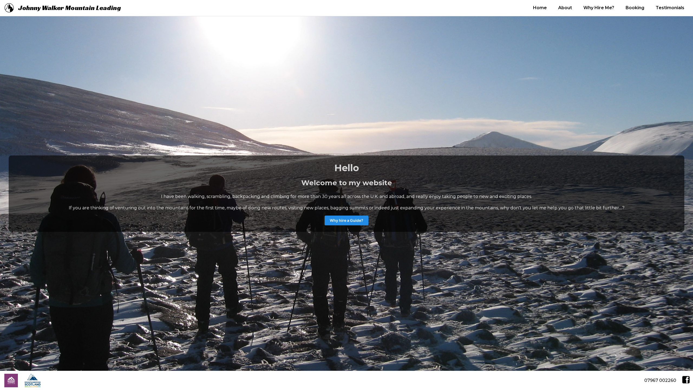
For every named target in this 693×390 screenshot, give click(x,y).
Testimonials (670, 7)
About (565, 7)
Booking (635, 7)
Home (540, 7)
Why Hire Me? (598, 7)
